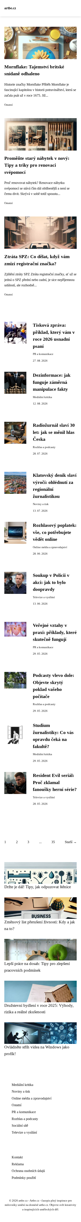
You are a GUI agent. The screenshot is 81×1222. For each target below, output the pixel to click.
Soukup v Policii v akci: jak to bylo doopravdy (51, 582)
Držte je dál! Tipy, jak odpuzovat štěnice (37, 887)
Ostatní (8, 104)
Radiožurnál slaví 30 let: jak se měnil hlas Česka (54, 432)
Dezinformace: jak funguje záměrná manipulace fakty (51, 382)
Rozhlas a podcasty (44, 447)
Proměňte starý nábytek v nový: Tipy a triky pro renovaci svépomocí (36, 165)
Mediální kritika (42, 397)
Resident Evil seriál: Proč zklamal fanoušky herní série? (55, 782)
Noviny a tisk (41, 504)
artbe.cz (10, 8)
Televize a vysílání (44, 597)
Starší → (71, 842)
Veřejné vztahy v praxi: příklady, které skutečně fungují (55, 632)
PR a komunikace (43, 354)
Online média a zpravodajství (50, 547)
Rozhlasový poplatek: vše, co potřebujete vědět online (54, 532)
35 (53, 842)
